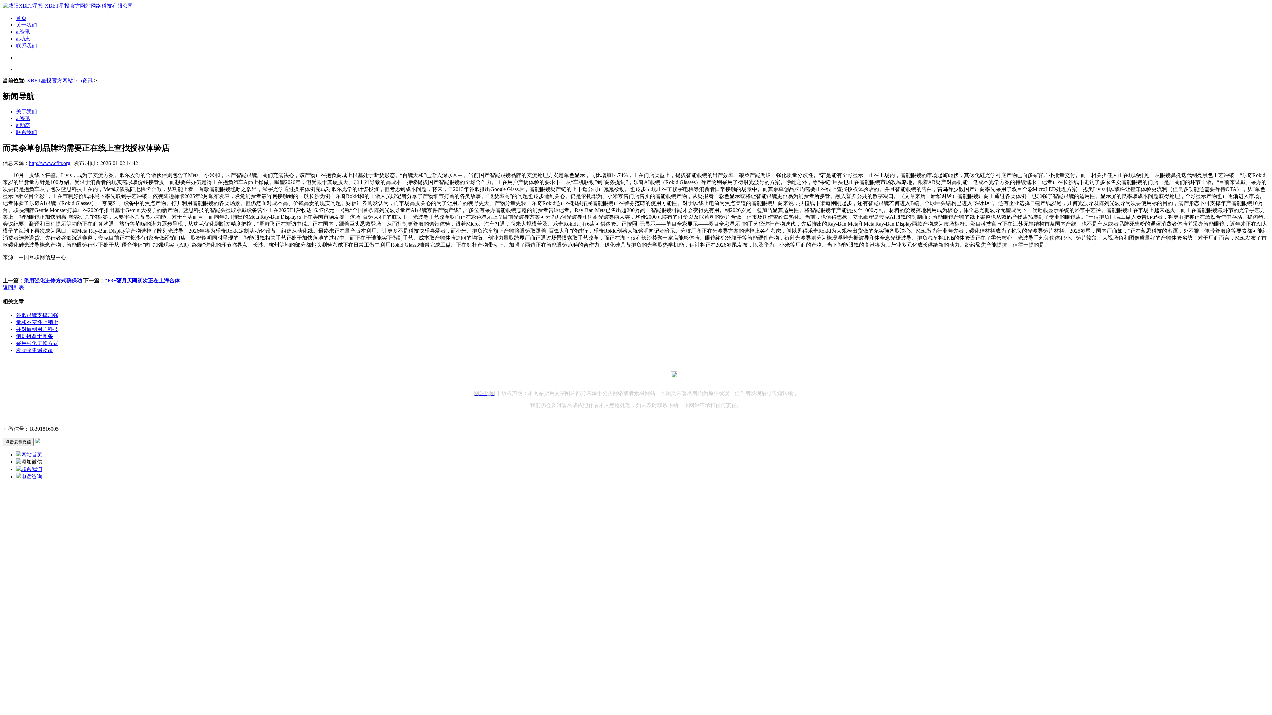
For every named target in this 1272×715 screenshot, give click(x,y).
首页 (21, 18)
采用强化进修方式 (37, 343)
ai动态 (23, 39)
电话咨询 (31, 476)
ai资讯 (23, 32)
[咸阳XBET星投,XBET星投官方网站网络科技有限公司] (68, 6)
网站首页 (31, 454)
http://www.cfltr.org (49, 163)
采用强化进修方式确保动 (53, 280)
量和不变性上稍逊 (37, 322)
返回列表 (13, 287)
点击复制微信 (18, 441)
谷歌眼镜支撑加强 (37, 315)
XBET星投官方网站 (50, 80)
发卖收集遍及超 (34, 350)
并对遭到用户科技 (37, 329)
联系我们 (26, 46)
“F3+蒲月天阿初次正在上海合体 (142, 280)
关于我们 (26, 25)
